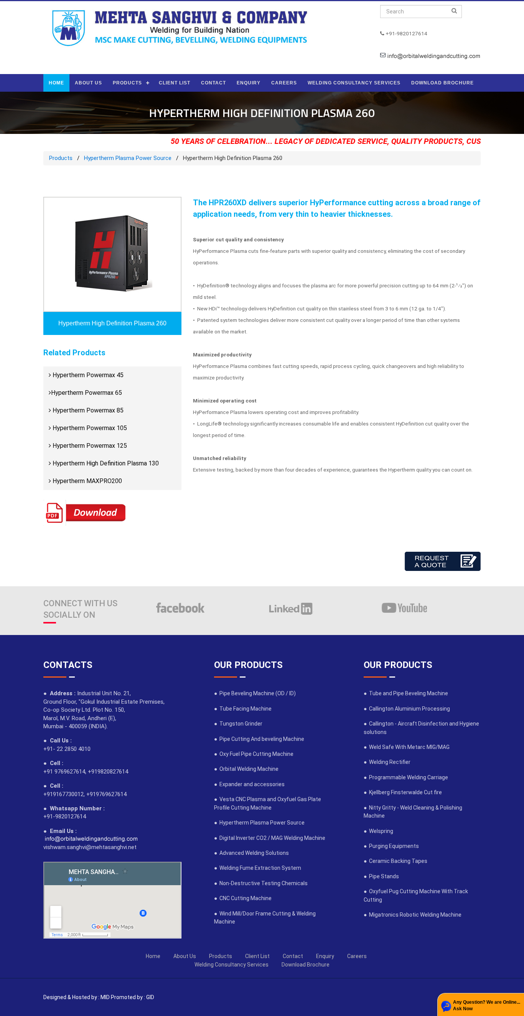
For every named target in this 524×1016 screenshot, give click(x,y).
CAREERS (284, 83)
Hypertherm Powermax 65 (86, 392)
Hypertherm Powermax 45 (87, 375)
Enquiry (325, 956)
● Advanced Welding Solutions (251, 853)
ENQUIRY (248, 83)
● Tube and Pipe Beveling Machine (406, 693)
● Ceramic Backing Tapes (395, 861)
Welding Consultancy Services (231, 965)
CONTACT (213, 83)
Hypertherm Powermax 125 (89, 445)
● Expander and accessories (249, 784)
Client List (257, 956)
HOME (56, 83)
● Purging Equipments (391, 846)
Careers (357, 956)
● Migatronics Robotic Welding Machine (412, 915)
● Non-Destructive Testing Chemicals (261, 883)
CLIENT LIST (174, 83)
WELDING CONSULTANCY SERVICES (354, 83)
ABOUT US (88, 83)
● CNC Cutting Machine (243, 898)
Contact (293, 956)
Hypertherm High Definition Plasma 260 (112, 323)
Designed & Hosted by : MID (76, 997)
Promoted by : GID (132, 997)
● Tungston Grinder (238, 724)
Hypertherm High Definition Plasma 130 (105, 463)
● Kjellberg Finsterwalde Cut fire (403, 792)
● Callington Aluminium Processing (407, 709)
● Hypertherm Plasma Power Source (259, 823)
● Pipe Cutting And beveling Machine (259, 739)
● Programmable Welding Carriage (406, 777)
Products (61, 158)
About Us (184, 956)
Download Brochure (306, 965)
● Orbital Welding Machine (246, 769)
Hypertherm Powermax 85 (87, 410)
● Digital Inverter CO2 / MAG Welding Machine (269, 838)
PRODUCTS (127, 83)
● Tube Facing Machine (243, 709)
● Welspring (378, 831)
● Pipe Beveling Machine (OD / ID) (255, 693)
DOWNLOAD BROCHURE (442, 83)
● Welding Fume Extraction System (257, 868)
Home (153, 956)
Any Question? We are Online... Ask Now (486, 1005)
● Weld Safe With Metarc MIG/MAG (407, 747)
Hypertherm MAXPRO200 (86, 481)
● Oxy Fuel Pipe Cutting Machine (253, 754)
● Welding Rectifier (387, 762)
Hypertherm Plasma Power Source (127, 158)
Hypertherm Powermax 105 (89, 428)
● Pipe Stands (381, 876)
